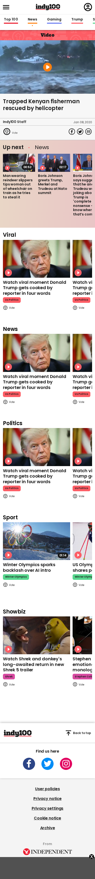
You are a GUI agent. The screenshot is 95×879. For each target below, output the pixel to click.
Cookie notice (47, 818)
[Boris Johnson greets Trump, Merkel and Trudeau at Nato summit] (54, 163)
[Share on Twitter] (80, 131)
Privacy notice (47, 798)
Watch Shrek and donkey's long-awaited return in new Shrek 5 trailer (33, 664)
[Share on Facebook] (72, 131)
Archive (47, 828)
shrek (9, 676)
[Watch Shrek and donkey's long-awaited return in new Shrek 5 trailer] (36, 635)
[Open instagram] (66, 764)
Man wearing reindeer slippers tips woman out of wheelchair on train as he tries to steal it (18, 186)
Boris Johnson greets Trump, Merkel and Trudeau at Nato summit (52, 184)
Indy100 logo (48, 7)
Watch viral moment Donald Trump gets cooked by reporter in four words (34, 287)
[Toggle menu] (7, 7)
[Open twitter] (47, 764)
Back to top (82, 733)
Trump (77, 19)
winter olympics (16, 577)
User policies (47, 789)
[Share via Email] (88, 131)
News (32, 19)
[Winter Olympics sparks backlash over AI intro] (36, 541)
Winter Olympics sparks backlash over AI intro (29, 567)
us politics (12, 300)
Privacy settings (47, 808)
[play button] (47, 67)
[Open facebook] (29, 764)
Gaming (54, 19)
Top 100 (11, 19)
